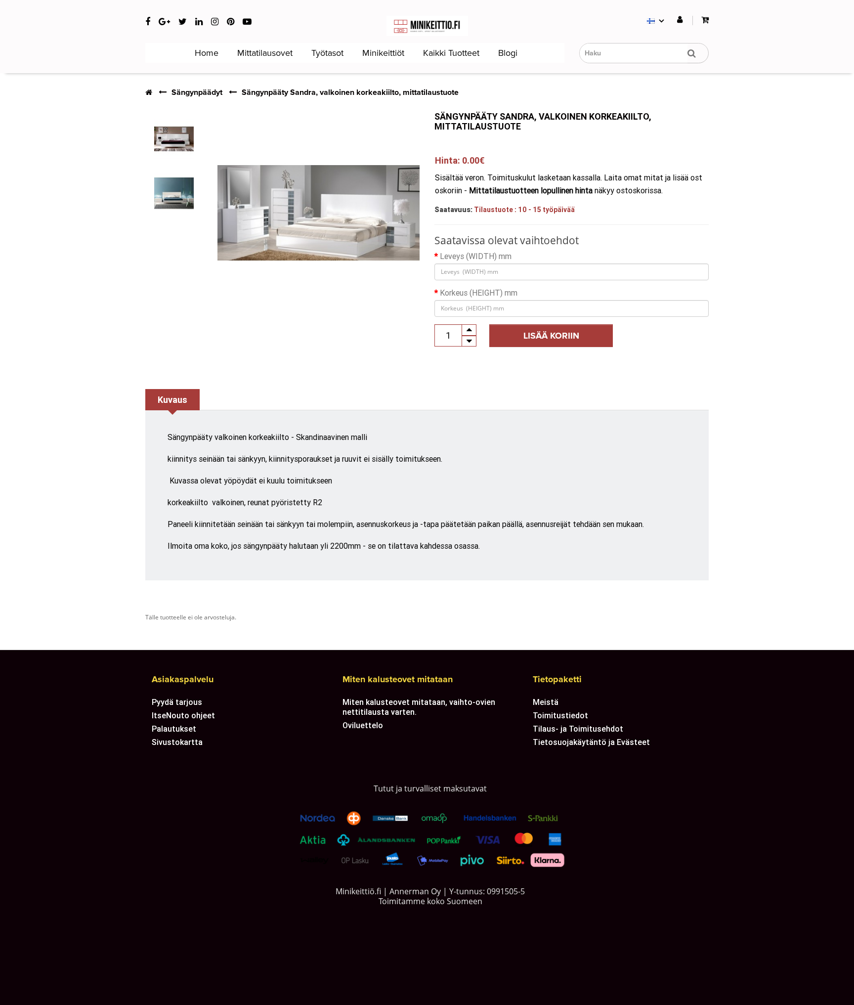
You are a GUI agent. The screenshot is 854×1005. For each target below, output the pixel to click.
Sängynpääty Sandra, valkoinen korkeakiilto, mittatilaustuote (350, 92)
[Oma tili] (680, 20)
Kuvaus (172, 399)
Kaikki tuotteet (450, 53)
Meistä (545, 702)
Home (205, 53)
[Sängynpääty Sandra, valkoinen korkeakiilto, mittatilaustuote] (174, 139)
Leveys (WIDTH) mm (476, 256)
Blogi (506, 53)
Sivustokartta (177, 742)
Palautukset (174, 729)
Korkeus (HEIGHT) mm (478, 293)
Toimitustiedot (560, 715)
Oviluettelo (362, 725)
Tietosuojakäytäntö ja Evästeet (591, 742)
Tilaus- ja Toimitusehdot (578, 729)
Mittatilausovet (264, 53)
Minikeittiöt (382, 53)
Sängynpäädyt (196, 92)
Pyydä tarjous (177, 702)
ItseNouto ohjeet (183, 715)
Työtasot (326, 53)
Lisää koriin (551, 335)
